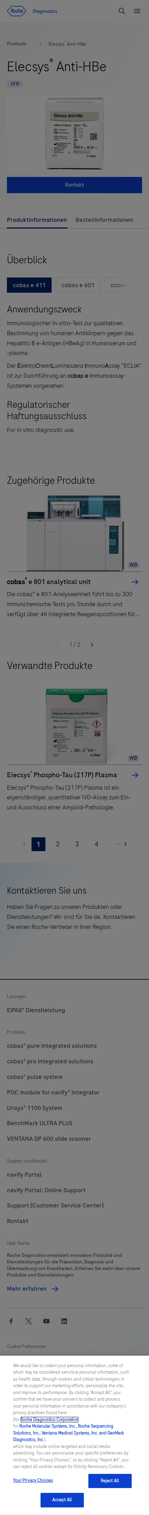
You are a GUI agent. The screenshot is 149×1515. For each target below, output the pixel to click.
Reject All (110, 1481)
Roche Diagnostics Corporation (49, 1420)
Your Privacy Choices (33, 1480)
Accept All (62, 1500)
